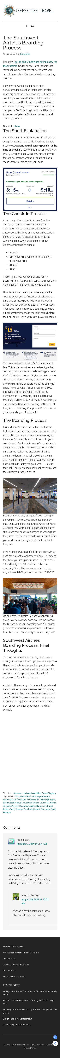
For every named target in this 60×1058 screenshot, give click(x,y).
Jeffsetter (21, 1045)
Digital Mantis (30, 1048)
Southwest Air (20, 800)
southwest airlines (31, 803)
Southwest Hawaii (32, 809)
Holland (27, 793)
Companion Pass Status (25, 796)
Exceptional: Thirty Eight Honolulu (17, 1019)
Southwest (18, 793)
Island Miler (36, 793)
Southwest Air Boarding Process (41, 800)
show (17, 126)
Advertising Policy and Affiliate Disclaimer (21, 953)
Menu (30, 25)
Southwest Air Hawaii (12, 803)
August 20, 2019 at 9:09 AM (32, 843)
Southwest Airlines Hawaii (30, 806)
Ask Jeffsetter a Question (14, 976)
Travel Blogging (49, 793)
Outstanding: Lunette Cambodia (17, 1025)
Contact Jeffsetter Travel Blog (16, 965)
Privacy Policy (9, 959)
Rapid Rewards (43, 796)
